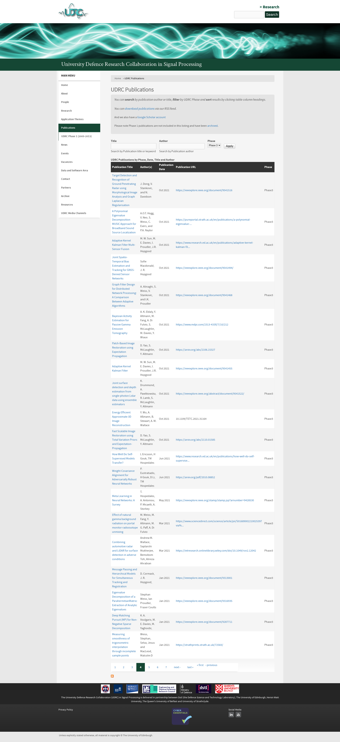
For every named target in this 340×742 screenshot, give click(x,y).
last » (190, 667)
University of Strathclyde (195, 701)
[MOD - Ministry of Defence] (186, 692)
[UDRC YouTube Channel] (238, 714)
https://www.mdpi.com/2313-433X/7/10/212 (202, 324)
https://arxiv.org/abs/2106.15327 (195, 350)
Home (118, 78)
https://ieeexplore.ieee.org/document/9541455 (204, 368)
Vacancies (66, 162)
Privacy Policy (65, 709)
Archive (65, 196)
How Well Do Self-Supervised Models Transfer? (123, 458)
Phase (211, 141)
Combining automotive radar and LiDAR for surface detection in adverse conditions (125, 550)
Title (114, 141)
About (64, 93)
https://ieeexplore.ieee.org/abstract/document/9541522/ (210, 393)
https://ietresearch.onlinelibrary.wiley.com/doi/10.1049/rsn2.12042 (216, 550)
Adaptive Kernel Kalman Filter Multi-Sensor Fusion (123, 245)
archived (212, 126)
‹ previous (211, 665)
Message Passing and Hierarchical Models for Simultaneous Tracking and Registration (124, 578)
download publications (140, 109)
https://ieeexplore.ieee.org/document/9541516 (204, 190)
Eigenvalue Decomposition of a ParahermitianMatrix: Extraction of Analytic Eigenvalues (124, 601)
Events (65, 153)
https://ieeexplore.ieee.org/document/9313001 (204, 578)
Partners (66, 188)
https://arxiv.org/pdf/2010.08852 (195, 477)
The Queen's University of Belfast (160, 701)
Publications (68, 128)
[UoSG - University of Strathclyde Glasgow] (118, 692)
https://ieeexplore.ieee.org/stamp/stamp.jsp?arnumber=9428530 (215, 500)
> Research (269, 7)
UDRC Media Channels (73, 213)
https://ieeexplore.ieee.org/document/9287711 (204, 622)
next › (177, 667)
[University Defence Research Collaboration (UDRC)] (74, 19)
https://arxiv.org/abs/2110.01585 (195, 440)
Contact (65, 179)
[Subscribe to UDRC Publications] (112, 676)
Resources (67, 205)
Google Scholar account (151, 117)
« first (200, 665)
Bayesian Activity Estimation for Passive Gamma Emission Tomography (122, 324)
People (65, 102)
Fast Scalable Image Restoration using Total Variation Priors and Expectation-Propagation (124, 439)
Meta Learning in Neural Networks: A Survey (123, 500)
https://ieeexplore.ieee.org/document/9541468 (204, 295)
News (64, 145)
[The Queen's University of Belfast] (227, 692)
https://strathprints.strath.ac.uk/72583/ (199, 645)
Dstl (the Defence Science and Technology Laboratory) (206, 697)
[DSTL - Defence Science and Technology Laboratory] (203, 692)
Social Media (234, 709)
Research (66, 111)
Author (163, 141)
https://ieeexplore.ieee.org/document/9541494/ (204, 268)
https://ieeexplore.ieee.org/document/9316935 (204, 601)
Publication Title (122, 167)
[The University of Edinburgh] (105, 692)
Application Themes (72, 119)
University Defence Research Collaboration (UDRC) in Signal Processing (103, 697)
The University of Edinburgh (251, 697)
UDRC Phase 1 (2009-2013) (76, 136)
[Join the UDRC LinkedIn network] (231, 714)
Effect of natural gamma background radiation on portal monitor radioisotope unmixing (125, 523)
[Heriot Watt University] (132, 692)
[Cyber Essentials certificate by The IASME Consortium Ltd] (182, 724)
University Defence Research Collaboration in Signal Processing (131, 65)
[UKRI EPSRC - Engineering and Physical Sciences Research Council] (159, 692)
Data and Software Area (74, 170)
